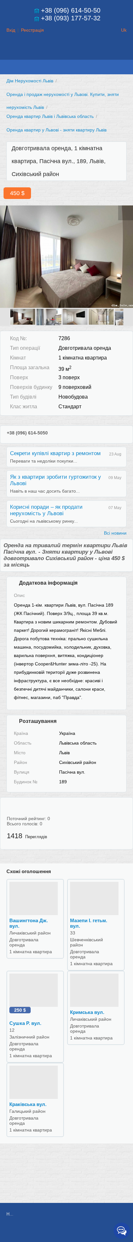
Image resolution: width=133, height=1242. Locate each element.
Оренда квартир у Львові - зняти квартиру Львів (56, 129)
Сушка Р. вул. (25, 1023)
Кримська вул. (87, 1012)
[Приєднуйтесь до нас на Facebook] (69, 1231)
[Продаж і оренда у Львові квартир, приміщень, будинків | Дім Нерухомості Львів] (66, 53)
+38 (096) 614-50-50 (70, 10)
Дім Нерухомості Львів (29, 80)
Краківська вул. (27, 1104)
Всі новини (115, 533)
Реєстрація (32, 30)
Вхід (10, 30)
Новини (9, 1214)
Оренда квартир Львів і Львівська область (50, 116)
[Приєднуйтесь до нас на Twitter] (84, 1231)
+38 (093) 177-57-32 (70, 18)
